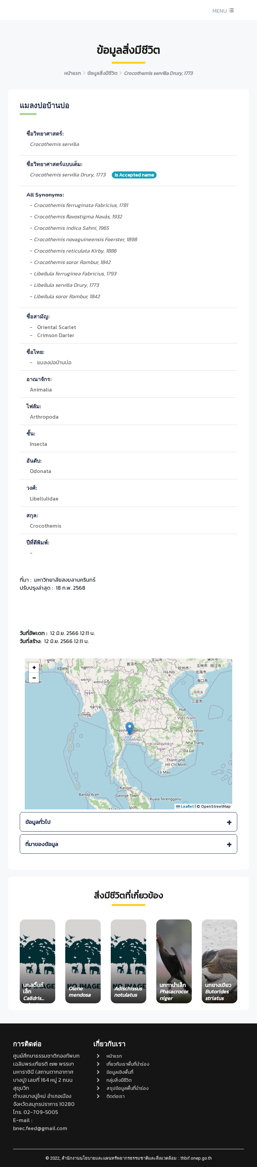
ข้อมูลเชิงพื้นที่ (119, 1072)
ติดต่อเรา (115, 1096)
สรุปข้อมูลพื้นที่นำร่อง (127, 1088)
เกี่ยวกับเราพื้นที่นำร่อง (127, 1064)
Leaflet (187, 806)
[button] (222, 11)
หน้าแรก (114, 1056)
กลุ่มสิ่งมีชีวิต (119, 1080)
